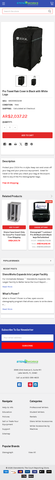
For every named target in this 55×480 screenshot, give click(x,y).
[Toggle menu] (3, 3)
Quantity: (7, 122)
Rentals (33, 416)
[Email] (10, 144)
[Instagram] (35, 384)
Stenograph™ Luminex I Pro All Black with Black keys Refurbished (41, 234)
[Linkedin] (26, 144)
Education (7, 412)
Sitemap (6, 433)
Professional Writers (39, 407)
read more (7, 286)
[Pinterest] (31, 144)
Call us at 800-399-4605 (27, 377)
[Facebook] (4, 144)
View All (32, 452)
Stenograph (7, 452)
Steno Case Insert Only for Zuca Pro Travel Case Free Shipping (14, 234)
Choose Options (41, 227)
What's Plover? (10, 293)
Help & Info (7, 407)
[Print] (15, 144)
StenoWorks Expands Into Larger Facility (25, 274)
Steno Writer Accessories (41, 421)
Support (6, 429)
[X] (21, 144)
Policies (6, 416)
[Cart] (52, 3)
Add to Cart (14, 227)
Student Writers (37, 412)
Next (51, 196)
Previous (48, 196)
